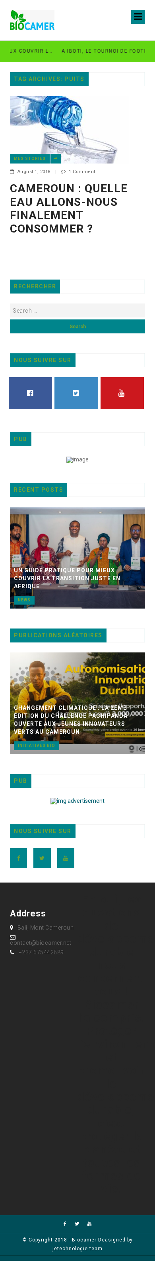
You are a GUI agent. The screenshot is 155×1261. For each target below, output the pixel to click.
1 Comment (82, 171)
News (24, 600)
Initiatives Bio (36, 745)
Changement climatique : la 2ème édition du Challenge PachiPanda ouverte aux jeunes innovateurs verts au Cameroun (71, 720)
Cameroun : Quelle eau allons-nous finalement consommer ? (69, 208)
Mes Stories (30, 158)
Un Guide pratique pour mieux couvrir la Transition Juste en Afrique (67, 578)
